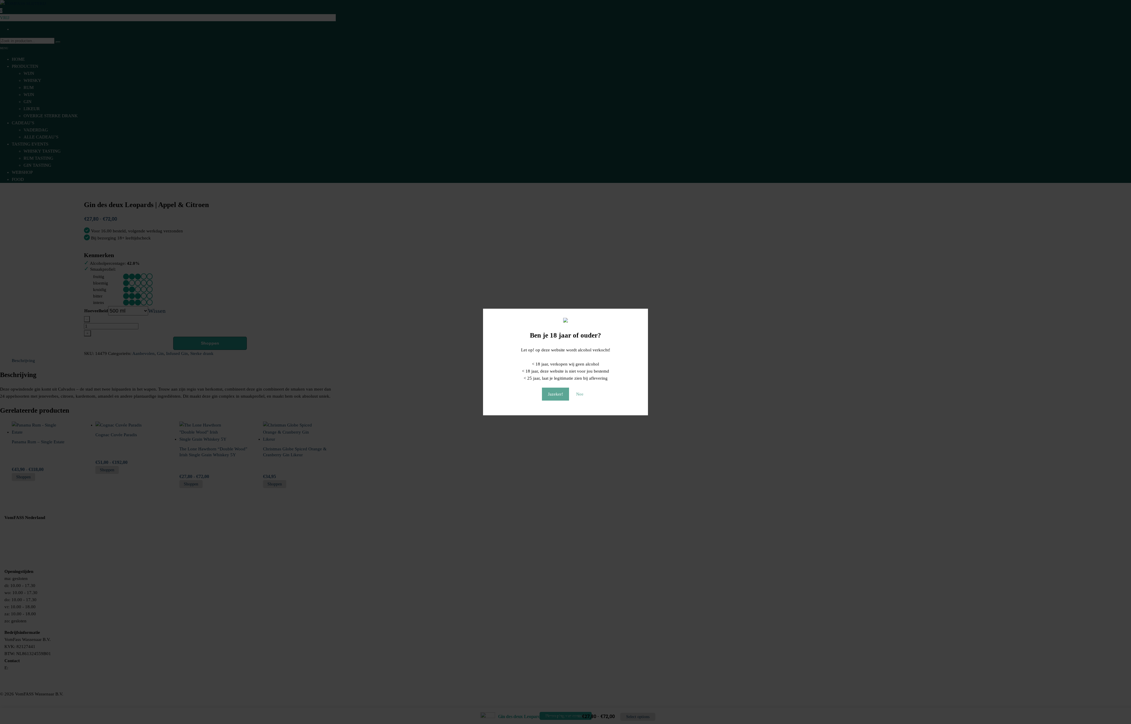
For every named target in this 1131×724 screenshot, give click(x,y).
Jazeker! (555, 394)
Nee (579, 394)
